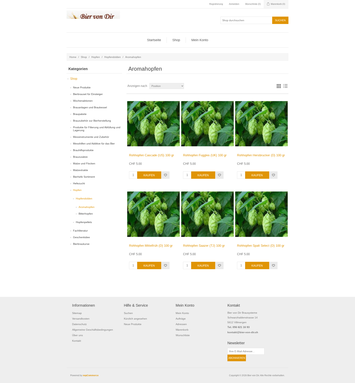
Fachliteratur (80, 230)
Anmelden (234, 4)
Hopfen (95, 57)
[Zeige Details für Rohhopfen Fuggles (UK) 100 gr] (207, 124)
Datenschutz (79, 324)
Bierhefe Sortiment (84, 176)
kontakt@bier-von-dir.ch (242, 332)
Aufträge (181, 318)
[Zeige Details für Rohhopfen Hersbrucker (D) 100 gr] (261, 124)
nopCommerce (91, 375)
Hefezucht (79, 183)
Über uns (77, 335)
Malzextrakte (80, 170)
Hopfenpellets (84, 222)
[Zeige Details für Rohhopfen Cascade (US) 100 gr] (153, 124)
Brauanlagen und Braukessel (90, 107)
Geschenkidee (81, 237)
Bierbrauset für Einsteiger (88, 94)
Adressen (181, 324)
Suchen (128, 313)
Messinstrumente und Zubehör (91, 136)
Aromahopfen (86, 207)
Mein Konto (199, 40)
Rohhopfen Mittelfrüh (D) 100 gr (151, 245)
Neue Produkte (82, 87)
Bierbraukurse (81, 243)
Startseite (154, 40)
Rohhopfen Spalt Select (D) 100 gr (260, 245)
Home (72, 57)
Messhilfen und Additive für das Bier (94, 143)
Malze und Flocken (84, 163)
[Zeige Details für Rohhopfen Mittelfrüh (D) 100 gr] (153, 214)
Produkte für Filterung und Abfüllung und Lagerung (96, 129)
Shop (176, 40)
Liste (285, 86)
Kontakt (76, 340)
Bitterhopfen (86, 213)
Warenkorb (182, 329)
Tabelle (278, 86)
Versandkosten (80, 318)
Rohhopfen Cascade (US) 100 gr (151, 155)
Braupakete (80, 114)
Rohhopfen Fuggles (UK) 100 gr (205, 155)
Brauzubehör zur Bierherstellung (92, 120)
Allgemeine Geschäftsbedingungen (92, 329)
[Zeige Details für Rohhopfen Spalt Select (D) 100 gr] (261, 214)
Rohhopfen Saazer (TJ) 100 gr (204, 245)
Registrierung (216, 4)
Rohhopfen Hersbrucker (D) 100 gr (261, 155)
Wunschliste (183, 335)
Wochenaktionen (83, 100)
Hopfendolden (112, 57)
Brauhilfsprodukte (83, 150)
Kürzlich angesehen (135, 318)
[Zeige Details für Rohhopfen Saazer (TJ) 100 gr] (207, 214)
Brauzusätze (80, 156)
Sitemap (77, 313)
